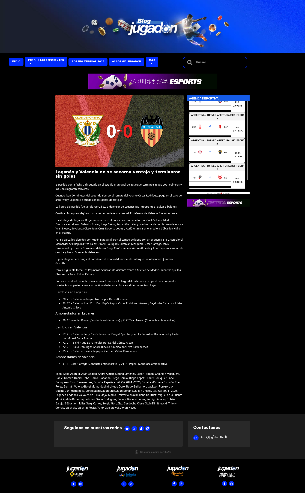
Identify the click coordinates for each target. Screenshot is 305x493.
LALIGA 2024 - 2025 (164, 390)
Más (152, 60)
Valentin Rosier (86, 407)
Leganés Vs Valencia (80, 395)
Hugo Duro (118, 386)
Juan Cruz (108, 390)
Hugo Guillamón (136, 386)
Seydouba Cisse (134, 403)
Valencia (70, 407)
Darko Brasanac (100, 378)
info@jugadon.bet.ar (214, 437)
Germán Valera (73, 386)
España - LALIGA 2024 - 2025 (122, 382)
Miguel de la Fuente (170, 395)
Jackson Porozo (158, 386)
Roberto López (136, 399)
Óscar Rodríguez (106, 399)
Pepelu (122, 399)
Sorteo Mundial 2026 (88, 62)
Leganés (60, 395)
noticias (90, 399)
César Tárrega (145, 374)
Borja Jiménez (126, 374)
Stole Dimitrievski (156, 403)
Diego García (120, 378)
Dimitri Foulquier (156, 378)
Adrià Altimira (71, 374)
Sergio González (112, 403)
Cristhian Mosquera (167, 374)
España (98, 382)
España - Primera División (158, 382)
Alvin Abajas (89, 374)
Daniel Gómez (64, 378)
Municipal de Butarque (69, 399)
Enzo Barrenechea (81, 382)
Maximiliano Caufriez (143, 395)
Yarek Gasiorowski (108, 407)
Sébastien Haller (75, 403)
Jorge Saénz (93, 390)
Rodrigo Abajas (156, 399)
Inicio (16, 62)
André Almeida (107, 374)
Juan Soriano (124, 390)
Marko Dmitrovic (118, 395)
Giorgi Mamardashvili (96, 386)
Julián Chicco (142, 390)
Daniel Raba (81, 378)
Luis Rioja (100, 395)
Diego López (137, 378)
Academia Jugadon (126, 62)
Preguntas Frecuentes (46, 60)
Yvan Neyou (128, 407)
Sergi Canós (93, 403)
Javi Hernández (74, 390)
